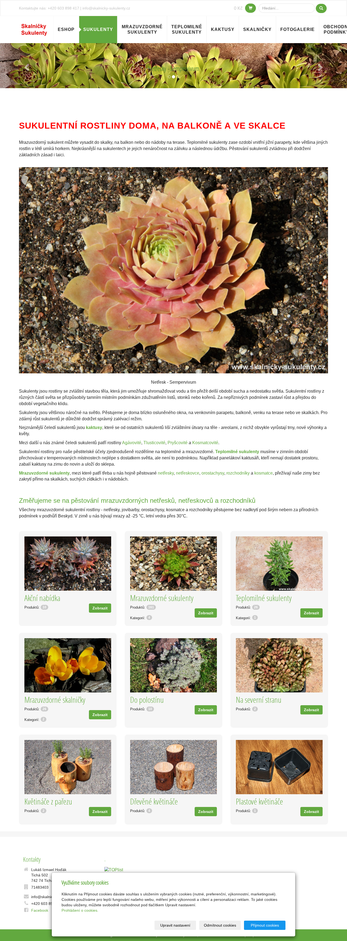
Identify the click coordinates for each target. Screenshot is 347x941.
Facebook (39, 910)
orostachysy (212, 473)
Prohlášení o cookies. (80, 910)
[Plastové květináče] (279, 767)
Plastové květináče (259, 801)
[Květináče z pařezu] (67, 767)
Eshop (66, 29)
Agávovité (131, 442)
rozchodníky (238, 473)
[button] (26, 65)
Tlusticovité (154, 442)
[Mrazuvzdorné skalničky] (67, 665)
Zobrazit (100, 608)
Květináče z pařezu (48, 801)
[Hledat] (321, 8)
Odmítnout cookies (220, 925)
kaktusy (94, 427)
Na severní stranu (258, 699)
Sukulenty (98, 29)
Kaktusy (222, 29)
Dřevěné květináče (154, 801)
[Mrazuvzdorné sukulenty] (173, 563)
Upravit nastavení (175, 925)
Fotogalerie (297, 29)
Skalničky (257, 29)
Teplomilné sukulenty (186, 29)
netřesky (166, 473)
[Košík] (250, 8)
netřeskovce (187, 473)
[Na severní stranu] (279, 665)
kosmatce (263, 473)
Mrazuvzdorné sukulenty (142, 29)
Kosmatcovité (205, 442)
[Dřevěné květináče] (173, 767)
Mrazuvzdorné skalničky (54, 699)
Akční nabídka (42, 598)
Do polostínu (147, 699)
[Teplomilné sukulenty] (279, 563)
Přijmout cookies (265, 925)
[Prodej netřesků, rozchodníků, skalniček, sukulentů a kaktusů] (34, 29)
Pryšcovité (178, 442)
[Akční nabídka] (67, 563)
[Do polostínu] (173, 665)
